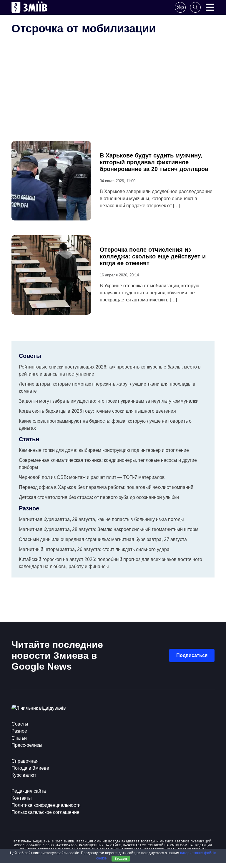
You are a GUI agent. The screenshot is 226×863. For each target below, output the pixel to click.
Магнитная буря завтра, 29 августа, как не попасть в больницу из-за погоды (101, 519)
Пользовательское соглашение (45, 812)
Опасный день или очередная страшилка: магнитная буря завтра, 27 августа (103, 539)
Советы (19, 723)
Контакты (21, 798)
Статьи (19, 738)
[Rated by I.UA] (38, 708)
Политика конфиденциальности (46, 805)
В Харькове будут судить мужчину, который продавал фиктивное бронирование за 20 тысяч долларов (154, 162)
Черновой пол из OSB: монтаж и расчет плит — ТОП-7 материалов (92, 477)
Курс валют (23, 775)
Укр (180, 7)
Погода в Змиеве (30, 768)
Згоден (120, 859)
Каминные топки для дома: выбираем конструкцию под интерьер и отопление (104, 450)
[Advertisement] (113, 97)
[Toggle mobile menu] (210, 7)
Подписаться (191, 655)
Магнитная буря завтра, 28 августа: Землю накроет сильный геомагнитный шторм (108, 529)
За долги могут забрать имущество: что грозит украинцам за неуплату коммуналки (109, 401)
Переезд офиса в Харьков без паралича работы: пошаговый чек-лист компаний (106, 487)
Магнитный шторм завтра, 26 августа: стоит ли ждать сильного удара (94, 549)
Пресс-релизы (26, 745)
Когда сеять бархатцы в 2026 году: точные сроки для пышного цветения (97, 411)
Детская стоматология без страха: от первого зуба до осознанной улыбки (99, 497)
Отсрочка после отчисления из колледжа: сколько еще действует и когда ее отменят (153, 256)
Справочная (25, 761)
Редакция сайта (28, 791)
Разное (19, 730)
